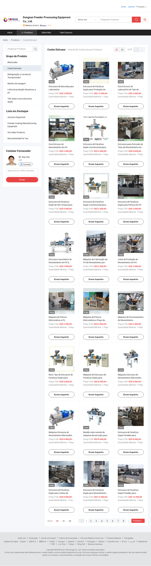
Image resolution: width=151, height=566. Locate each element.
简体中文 (32, 541)
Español (71, 541)
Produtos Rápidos (114, 538)
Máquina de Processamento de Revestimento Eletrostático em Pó (130, 320)
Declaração (33, 538)
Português (91, 541)
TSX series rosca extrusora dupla (20, 100)
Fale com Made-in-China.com (92, 538)
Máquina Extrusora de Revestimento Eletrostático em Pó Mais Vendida (130, 377)
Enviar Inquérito (61, 106)
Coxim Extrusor (15, 68)
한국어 (124, 541)
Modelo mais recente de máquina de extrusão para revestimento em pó (95, 435)
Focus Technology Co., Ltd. (70, 549)
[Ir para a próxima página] (142, 49)
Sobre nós (22, 538)
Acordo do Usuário (48, 538)
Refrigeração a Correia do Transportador (19, 76)
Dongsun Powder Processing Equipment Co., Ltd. (46, 19)
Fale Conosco (66, 32)
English (23, 541)
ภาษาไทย (61, 544)
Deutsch (80, 541)
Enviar (22, 179)
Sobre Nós (46, 32)
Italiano (101, 541)
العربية (132, 541)
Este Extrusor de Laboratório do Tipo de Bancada (128, 89)
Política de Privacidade (68, 538)
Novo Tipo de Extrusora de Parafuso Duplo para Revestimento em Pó (61, 377)
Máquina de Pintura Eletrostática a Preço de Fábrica (94, 320)
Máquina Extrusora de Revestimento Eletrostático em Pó (61, 435)
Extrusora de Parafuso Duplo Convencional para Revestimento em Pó (94, 147)
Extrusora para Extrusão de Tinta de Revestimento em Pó (130, 147)
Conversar (27, 164)
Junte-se (131, 6)
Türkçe (71, 544)
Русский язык (113, 541)
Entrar (123, 6)
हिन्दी (53, 544)
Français (61, 541)
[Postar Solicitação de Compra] (145, 20)
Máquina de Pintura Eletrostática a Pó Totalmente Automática (59, 320)
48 (70, 520)
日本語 (52, 541)
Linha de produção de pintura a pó (22, 91)
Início (9, 32)
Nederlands (142, 541)
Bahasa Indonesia (95, 544)
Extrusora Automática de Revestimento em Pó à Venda (60, 262)
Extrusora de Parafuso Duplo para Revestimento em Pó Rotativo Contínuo (94, 493)
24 (57, 521)
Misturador (13, 62)
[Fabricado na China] (22, 5)
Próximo (137, 520)
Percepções (128, 538)
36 (63, 520)
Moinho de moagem (17, 83)
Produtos (28, 32)
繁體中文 (42, 541)
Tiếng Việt (81, 544)
